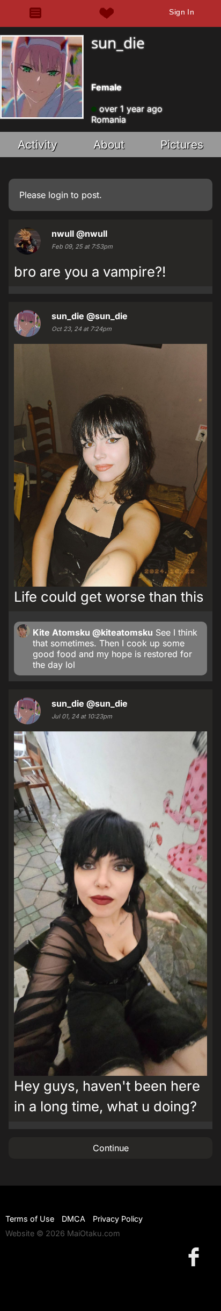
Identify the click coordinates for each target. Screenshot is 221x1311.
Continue (111, 1148)
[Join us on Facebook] (196, 1256)
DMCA (73, 1218)
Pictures (181, 144)
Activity (37, 144)
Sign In (181, 12)
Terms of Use (29, 1218)
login (58, 194)
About (108, 144)
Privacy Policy (118, 1218)
